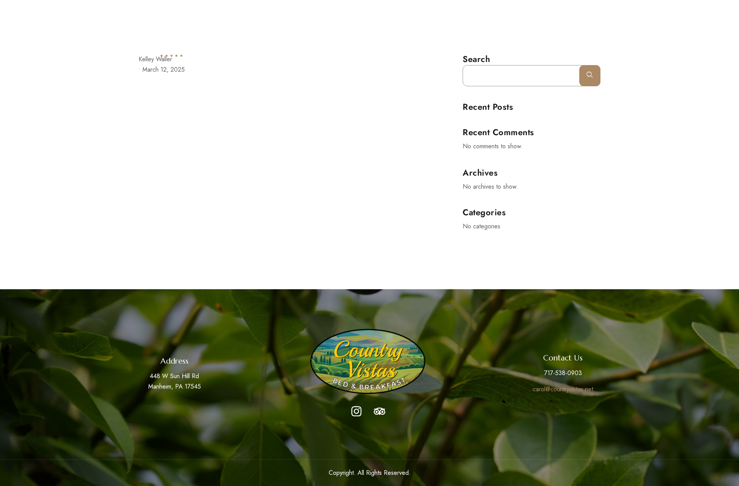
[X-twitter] (551, 10)
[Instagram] (594, 10)
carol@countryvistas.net (563, 389)
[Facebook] (537, 10)
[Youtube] (566, 10)
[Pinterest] (580, 10)
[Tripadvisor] (379, 411)
